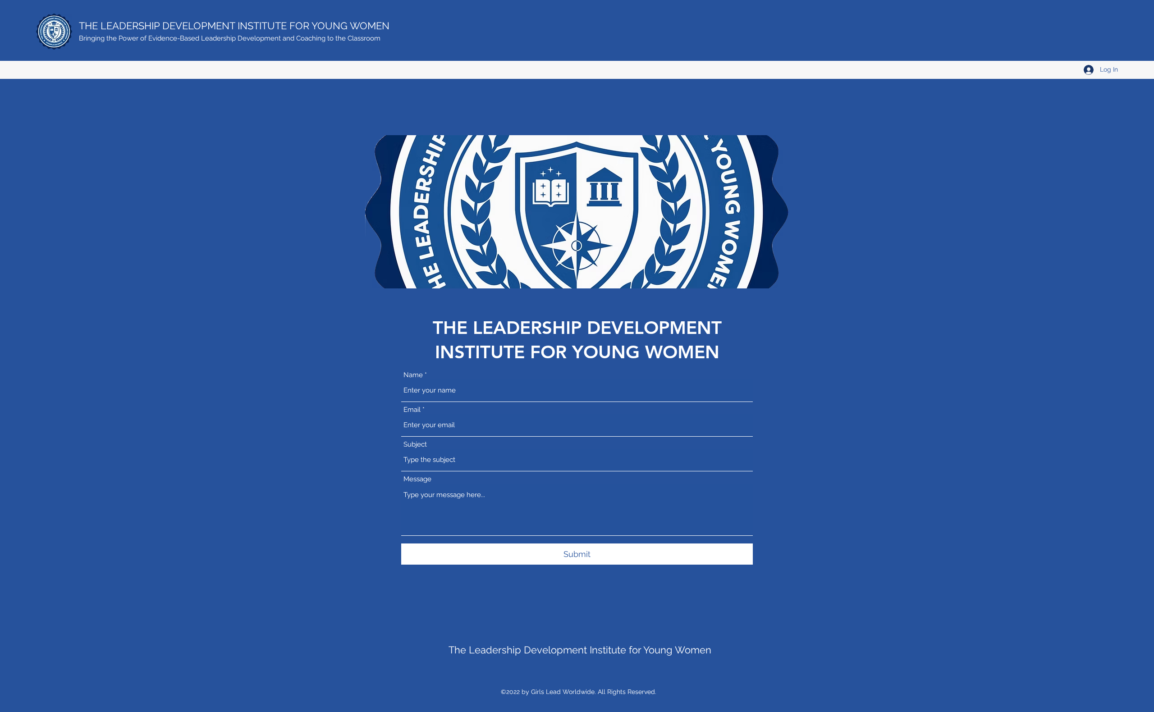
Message (417, 479)
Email (412, 409)
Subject (415, 444)
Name (413, 375)
